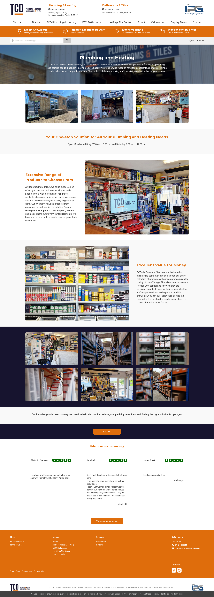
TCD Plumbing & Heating (61, 22)
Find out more (177, 594)
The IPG (89, 588)
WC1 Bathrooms (91, 22)
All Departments (17, 542)
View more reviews (107, 521)
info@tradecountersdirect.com (187, 548)
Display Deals (179, 22)
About (141, 22)
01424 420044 (57, 9)
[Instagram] (179, 571)
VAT (202, 40)
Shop (17, 22)
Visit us (107, 431)
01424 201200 (111, 9)
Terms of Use (27, 571)
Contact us (176, 542)
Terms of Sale (16, 545)
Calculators (158, 22)
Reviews (99, 545)
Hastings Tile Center (120, 22)
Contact (197, 22)
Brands (36, 22)
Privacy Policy (15, 571)
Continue (165, 594)
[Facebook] (174, 571)
